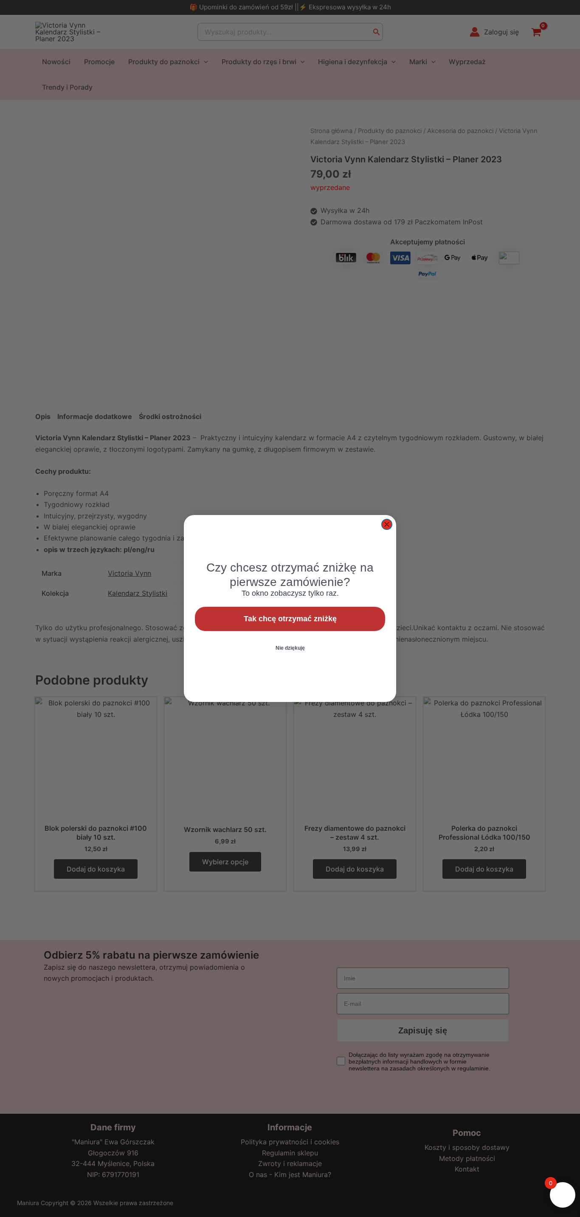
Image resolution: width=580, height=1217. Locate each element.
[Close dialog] (387, 524)
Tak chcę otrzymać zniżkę (290, 618)
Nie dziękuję (290, 648)
